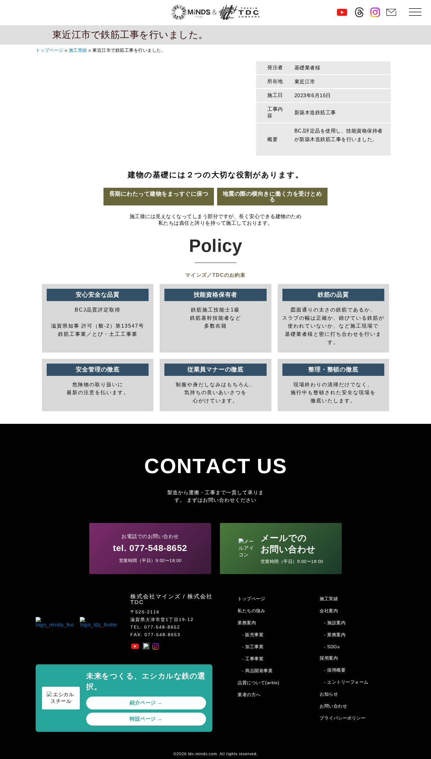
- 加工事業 (252, 646)
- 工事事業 (252, 658)
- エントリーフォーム (346, 682)
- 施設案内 (334, 622)
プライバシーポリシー (342, 717)
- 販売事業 (252, 634)
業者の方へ (249, 694)
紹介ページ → (146, 702)
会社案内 (329, 610)
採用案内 (329, 658)
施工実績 (78, 50)
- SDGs (331, 646)
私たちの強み (251, 610)
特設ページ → (146, 718)
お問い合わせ (333, 706)
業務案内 (247, 622)
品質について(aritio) (258, 682)
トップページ (49, 50)
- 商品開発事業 (257, 670)
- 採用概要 (334, 670)
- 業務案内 (334, 634)
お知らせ (329, 694)
